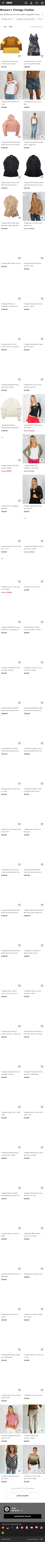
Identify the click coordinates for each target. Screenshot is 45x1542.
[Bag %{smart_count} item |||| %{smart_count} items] (42, 3)
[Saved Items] (37, 3)
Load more (23, 1496)
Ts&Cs (41, 1539)
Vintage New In (7, 19)
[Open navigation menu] (3, 3)
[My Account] (31, 3)
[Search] (26, 3)
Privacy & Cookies (33, 1539)
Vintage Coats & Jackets (25, 19)
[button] (3, 1527)
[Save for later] (19, 56)
